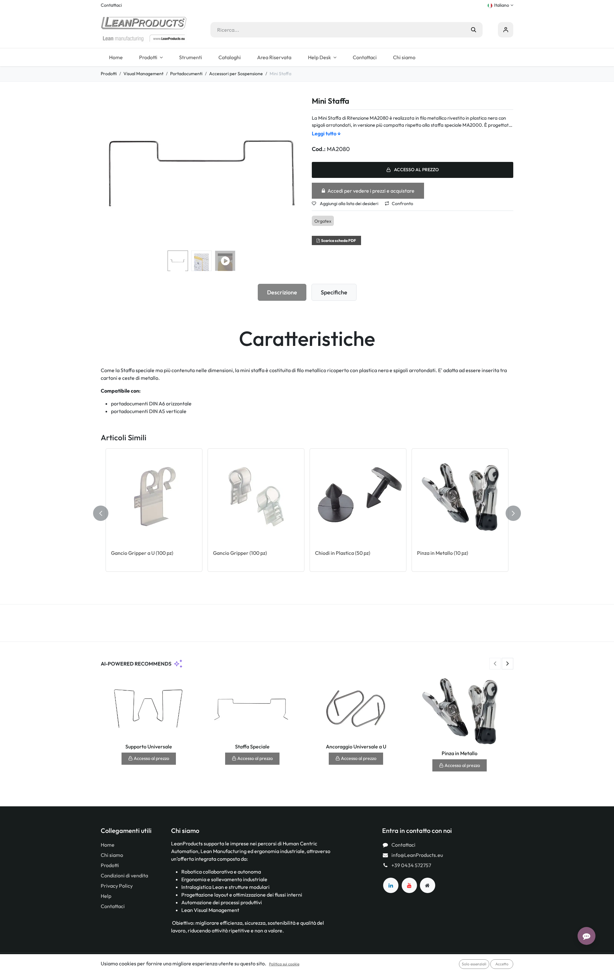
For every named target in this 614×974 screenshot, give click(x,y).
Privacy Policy (117, 885)
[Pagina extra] (427, 885)
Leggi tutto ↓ (326, 133)
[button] (111, 172)
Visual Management (143, 73)
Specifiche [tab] (334, 292)
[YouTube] (409, 885)
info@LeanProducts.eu (417, 855)
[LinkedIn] (390, 885)
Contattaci (111, 5)
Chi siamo (112, 855)
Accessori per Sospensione (236, 73)
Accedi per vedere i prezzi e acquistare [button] (370, 191)
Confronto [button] (402, 203)
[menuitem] (116, 57)
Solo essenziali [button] (474, 964)
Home (107, 845)
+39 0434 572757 (411, 865)
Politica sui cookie (284, 964)
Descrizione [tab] (282, 292)
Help (106, 896)
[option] (307, 513)
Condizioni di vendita (124, 875)
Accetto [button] (501, 964)
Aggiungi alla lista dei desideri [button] (348, 203)
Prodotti (109, 73)
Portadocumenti (186, 73)
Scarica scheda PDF (338, 240)
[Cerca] (474, 29)
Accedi (505, 29)
